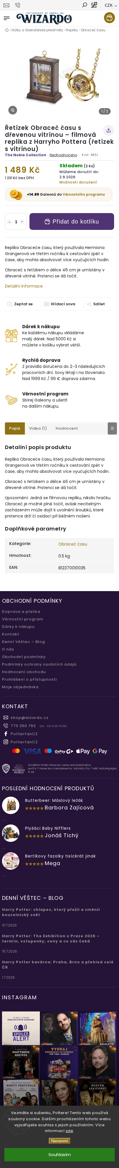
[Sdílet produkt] (108, 130)
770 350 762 (23, 725)
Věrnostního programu (84, 194)
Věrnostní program (22, 619)
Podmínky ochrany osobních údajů (39, 664)
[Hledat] (84, 5)
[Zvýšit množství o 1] (22, 222)
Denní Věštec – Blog (23, 641)
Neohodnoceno (63, 154)
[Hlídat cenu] (59, 304)
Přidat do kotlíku (76, 221)
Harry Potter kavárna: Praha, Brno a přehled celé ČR (58, 965)
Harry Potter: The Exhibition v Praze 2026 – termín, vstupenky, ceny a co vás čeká (51, 938)
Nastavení (59, 1141)
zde (69, 1131)
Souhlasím (60, 1154)
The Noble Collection (25, 154)
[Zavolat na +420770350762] (19, 5)
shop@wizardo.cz (30, 717)
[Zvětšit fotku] (12, 110)
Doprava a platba (21, 611)
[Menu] (6, 17)
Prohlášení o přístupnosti (29, 679)
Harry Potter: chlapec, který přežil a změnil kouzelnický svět (51, 912)
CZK (109, 5)
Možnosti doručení (78, 182)
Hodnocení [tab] (67, 428)
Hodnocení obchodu (24, 671)
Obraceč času (72, 544)
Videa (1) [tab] (38, 428)
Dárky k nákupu (18, 626)
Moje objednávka (20, 686)
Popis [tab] (15, 428)
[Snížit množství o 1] (9, 222)
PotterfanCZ (24, 733)
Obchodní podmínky (24, 656)
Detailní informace (24, 286)
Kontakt (10, 634)
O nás (8, 649)
